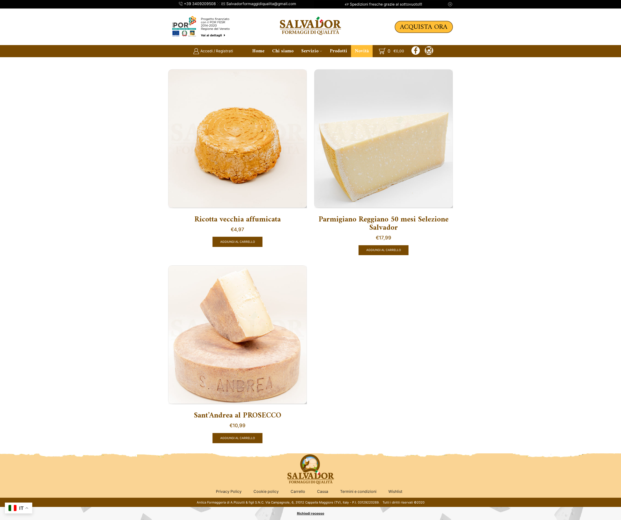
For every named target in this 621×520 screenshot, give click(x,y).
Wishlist (395, 491)
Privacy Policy (229, 491)
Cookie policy (266, 491)
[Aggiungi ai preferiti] (298, 79)
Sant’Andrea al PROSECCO (237, 416)
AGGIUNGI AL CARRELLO (383, 250)
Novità (362, 51)
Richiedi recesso (310, 513)
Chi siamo (283, 51)
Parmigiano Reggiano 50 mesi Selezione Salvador (384, 224)
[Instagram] (429, 51)
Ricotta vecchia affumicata (237, 220)
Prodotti (338, 51)
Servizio (310, 51)
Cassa (322, 491)
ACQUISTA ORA (424, 27)
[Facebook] (415, 51)
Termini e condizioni (358, 491)
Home (258, 51)
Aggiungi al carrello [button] (237, 242)
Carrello (298, 491)
